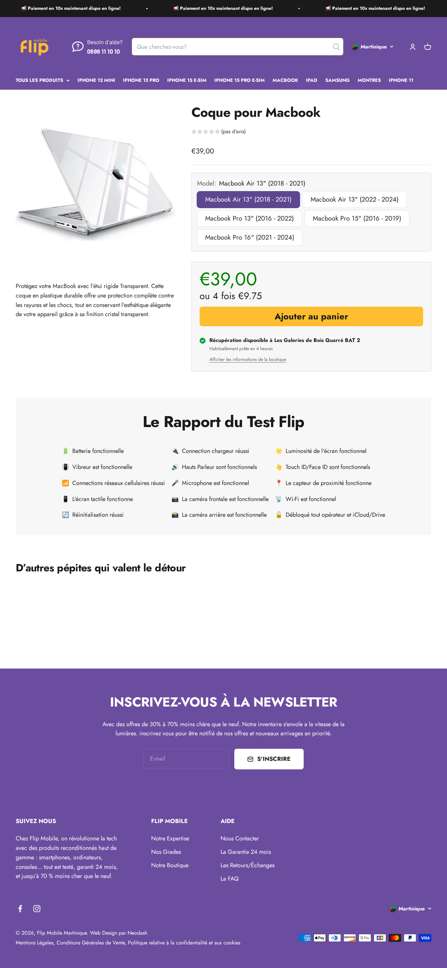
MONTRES (369, 80)
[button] (218, 132)
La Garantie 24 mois (246, 852)
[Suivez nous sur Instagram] (36, 908)
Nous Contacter (240, 838)
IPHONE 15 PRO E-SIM (239, 80)
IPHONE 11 (401, 80)
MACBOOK (285, 80)
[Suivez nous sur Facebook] (20, 908)
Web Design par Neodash (118, 933)
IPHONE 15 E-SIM (186, 80)
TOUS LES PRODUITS (39, 80)
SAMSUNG (337, 80)
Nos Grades (166, 852)
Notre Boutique (169, 865)
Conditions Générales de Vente (91, 942)
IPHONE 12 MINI (96, 80)
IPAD (311, 80)
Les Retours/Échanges (248, 865)
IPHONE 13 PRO (141, 80)
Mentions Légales (34, 942)
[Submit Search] (336, 47)
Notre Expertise (170, 838)
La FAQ (230, 878)
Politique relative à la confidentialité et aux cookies (184, 942)
